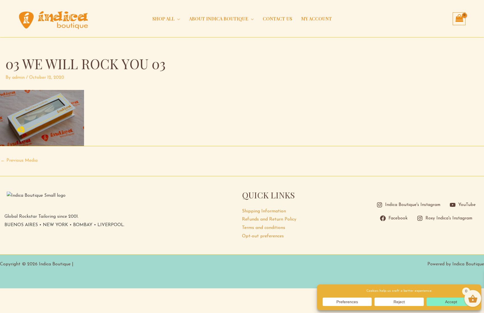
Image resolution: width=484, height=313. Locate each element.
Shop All (163, 19)
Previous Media (19, 160)
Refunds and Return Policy (269, 219)
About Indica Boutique (218, 19)
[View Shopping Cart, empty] (459, 18)
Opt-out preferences (263, 236)
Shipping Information (264, 211)
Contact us (277, 19)
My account (316, 19)
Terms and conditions (263, 228)
